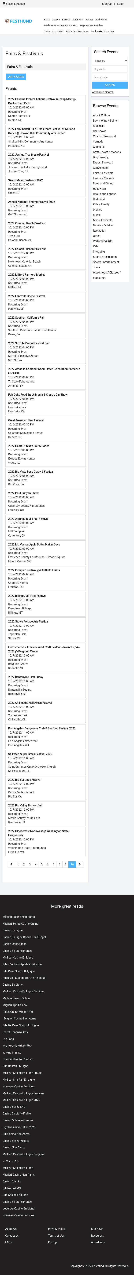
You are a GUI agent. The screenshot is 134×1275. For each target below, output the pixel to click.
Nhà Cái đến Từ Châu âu (18, 1059)
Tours (96, 267)
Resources (97, 1235)
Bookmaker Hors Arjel (102, 31)
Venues (89, 19)
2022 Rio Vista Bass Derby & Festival (31, 471)
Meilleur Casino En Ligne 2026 (21, 1100)
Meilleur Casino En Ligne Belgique (23, 991)
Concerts (98, 147)
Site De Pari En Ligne (15, 1066)
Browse (66, 19)
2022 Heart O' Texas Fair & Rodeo (28, 446)
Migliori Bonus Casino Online (20, 924)
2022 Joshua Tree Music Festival (28, 154)
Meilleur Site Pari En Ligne (19, 1079)
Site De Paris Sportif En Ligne (21, 1025)
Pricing (52, 1242)
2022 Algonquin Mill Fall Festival (28, 519)
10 (72, 864)
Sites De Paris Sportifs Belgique (22, 964)
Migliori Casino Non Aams (19, 917)
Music (96, 215)
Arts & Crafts (16, 77)
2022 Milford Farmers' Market (26, 274)
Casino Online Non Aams (18, 1120)
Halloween (99, 189)
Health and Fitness (104, 194)
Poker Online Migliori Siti (18, 1012)
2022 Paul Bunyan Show (23, 493)
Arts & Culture (101, 115)
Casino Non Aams (14, 1147)
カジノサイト (11, 1161)
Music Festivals (102, 220)
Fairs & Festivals (20, 66)
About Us (10, 1229)
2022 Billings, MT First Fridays (27, 596)
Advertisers (98, 1242)
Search (56, 19)
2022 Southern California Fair (26, 317)
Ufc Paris (8, 1039)
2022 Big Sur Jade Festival (24, 780)
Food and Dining (103, 183)
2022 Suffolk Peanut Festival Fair (28, 343)
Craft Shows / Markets (107, 152)
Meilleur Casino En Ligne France (22, 1073)
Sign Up (107, 4)
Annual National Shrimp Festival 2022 (31, 202)
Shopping (99, 251)
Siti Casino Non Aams (77, 31)
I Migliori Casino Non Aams (19, 1018)
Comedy (98, 141)
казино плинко (12, 1052)
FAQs (8, 1242)
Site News (97, 1229)
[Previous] (11, 864)
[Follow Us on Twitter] (126, 1258)
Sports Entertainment (106, 262)
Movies (97, 210)
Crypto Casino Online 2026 (19, 1127)
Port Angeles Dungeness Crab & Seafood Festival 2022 (42, 728)
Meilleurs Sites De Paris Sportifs (61, 25)
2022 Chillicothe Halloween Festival (30, 703)
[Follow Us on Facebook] (125, 1258)
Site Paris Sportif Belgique (19, 971)
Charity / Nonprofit (104, 136)
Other (96, 236)
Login (120, 4)
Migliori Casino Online (91, 25)
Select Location (15, 4)
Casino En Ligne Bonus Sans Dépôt (24, 937)
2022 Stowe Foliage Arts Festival (28, 621)
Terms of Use (56, 1235)
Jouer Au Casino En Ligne (18, 1208)
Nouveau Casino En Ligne (18, 1086)
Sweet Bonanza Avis (15, 1032)
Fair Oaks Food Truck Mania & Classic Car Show (38, 394)
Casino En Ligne (13, 930)
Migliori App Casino (15, 1005)
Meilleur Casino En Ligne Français (23, 1093)
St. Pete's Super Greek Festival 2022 (30, 754)
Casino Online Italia (15, 944)
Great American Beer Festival (26, 420)
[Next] (79, 864)
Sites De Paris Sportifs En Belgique (24, 978)
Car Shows (99, 131)
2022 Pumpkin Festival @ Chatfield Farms (34, 570)
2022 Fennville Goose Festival (26, 296)
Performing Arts (102, 241)
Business (98, 126)
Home (47, 19)
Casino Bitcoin (11, 1181)
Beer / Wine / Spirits (105, 120)
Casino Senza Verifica (16, 1141)
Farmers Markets (103, 178)
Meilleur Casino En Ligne (18, 957)
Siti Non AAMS (12, 1188)
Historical (99, 199)
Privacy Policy (56, 1229)
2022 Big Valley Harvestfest (25, 805)
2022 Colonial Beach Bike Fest (27, 223)
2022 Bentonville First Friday (25, 677)
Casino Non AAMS (54, 31)
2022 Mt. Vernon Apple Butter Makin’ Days (34, 544)
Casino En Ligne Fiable (17, 1113)
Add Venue (101, 19)
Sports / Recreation (105, 257)
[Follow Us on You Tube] (127, 1258)
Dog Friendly (101, 157)
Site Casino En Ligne (15, 1195)
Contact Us (12, 1235)
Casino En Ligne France (17, 951)
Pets (95, 246)
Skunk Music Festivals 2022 (25, 180)
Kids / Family (101, 204)
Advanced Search (103, 92)
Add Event (77, 19)
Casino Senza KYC (14, 1107)
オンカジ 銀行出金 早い (17, 1046)
